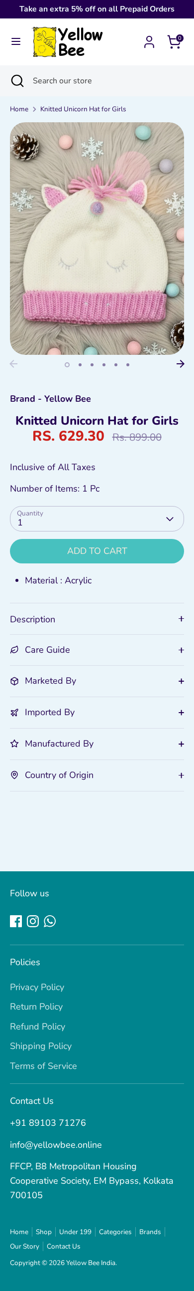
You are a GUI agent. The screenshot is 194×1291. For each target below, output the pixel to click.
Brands (150, 1232)
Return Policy (36, 1007)
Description (32, 619)
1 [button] (67, 364)
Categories (115, 1232)
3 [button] (92, 364)
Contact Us (64, 1246)
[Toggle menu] (16, 41)
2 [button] (80, 364)
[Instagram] (33, 921)
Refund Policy (37, 1027)
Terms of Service (43, 1066)
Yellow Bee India (90, 1263)
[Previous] (13, 364)
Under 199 (75, 1232)
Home (19, 109)
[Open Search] (16, 80)
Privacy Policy (37, 987)
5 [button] (115, 364)
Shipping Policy (41, 1046)
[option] (97, 238)
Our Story (24, 1246)
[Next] (181, 364)
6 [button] (127, 364)
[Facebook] (16, 921)
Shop (44, 1232)
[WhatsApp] (50, 921)
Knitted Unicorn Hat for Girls (83, 109)
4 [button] (103, 364)
